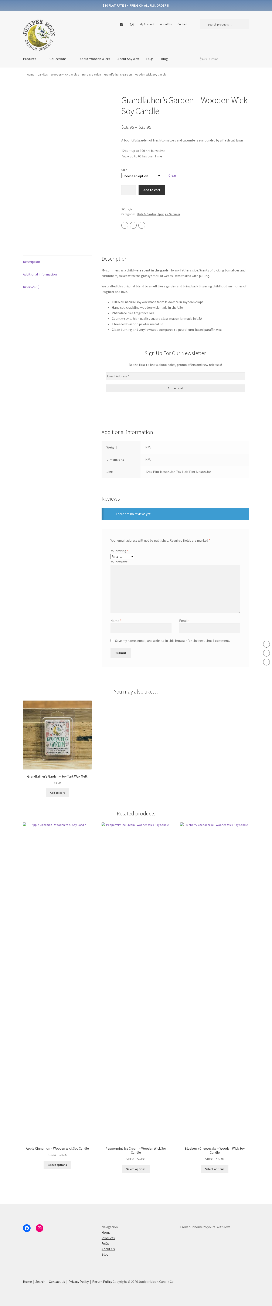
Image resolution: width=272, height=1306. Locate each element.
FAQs (149, 59)
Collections (58, 59)
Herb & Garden (91, 74)
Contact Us (57, 1281)
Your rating (119, 551)
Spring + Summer (168, 214)
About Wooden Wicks (95, 59)
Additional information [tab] (40, 274)
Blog (164, 59)
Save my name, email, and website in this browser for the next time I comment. (172, 640)
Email (184, 620)
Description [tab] (31, 262)
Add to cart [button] (57, 793)
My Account (147, 24)
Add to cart (151, 190)
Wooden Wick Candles (65, 74)
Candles (43, 74)
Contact (182, 24)
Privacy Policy (79, 1281)
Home (30, 74)
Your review (119, 562)
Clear (172, 175)
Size (124, 170)
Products (29, 59)
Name (115, 620)
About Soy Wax (128, 59)
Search (40, 1281)
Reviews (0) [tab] (31, 287)
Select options (57, 1165)
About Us (166, 24)
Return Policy (102, 1281)
